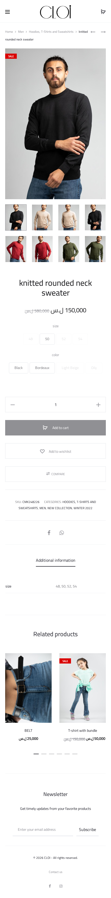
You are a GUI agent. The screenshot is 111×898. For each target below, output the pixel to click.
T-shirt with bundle (82, 730)
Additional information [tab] (55, 560)
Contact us (55, 872)
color (55, 355)
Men (21, 32)
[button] (30, 339)
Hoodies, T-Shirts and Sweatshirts (51, 32)
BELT (28, 730)
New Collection (59, 508)
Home (9, 32)
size (56, 326)
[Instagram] (60, 886)
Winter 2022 (83, 508)
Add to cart (60, 427)
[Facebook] (50, 886)
